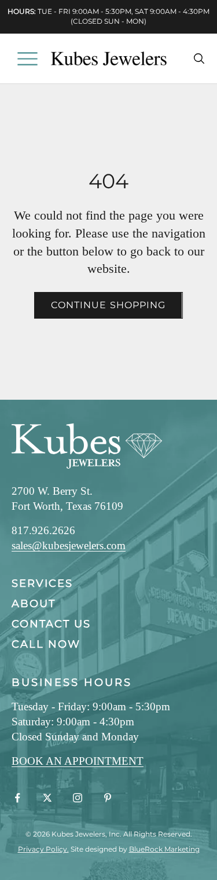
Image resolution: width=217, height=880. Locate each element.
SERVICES (42, 583)
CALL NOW (46, 644)
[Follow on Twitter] (47, 798)
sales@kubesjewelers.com (69, 545)
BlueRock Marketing (164, 849)
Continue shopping (108, 305)
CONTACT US (51, 624)
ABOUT (34, 603)
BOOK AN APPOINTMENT (78, 761)
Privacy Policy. (43, 849)
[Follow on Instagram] (77, 798)
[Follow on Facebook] (17, 798)
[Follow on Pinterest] (107, 798)
